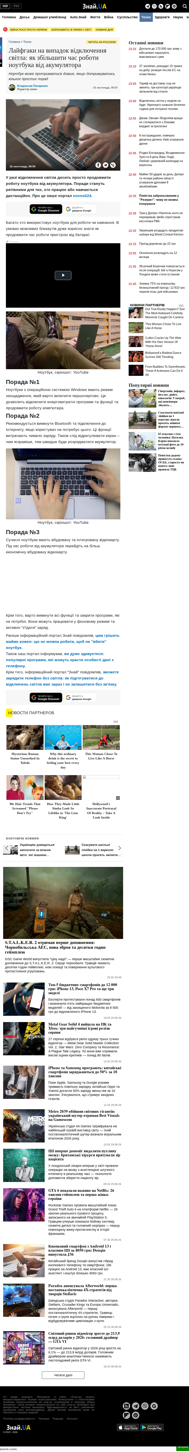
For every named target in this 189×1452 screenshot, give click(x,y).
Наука (178, 17)
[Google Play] (152, 1427)
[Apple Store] (128, 1427)
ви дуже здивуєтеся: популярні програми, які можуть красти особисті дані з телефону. (60, 660)
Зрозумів (182, 1446)
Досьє (25, 17)
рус (17, 6)
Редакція (58, 1418)
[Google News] (154, 1406)
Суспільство (127, 17)
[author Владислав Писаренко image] (13, 87)
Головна (9, 17)
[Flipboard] (167, 6)
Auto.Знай (78, 17)
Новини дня (104, 29)
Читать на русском (102, 42)
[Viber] (154, 6)
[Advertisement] (63, 583)
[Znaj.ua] (94, 6)
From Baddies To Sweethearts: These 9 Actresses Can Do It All (165, 370)
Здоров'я (162, 17)
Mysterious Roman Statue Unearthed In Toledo (24, 758)
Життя (95, 17)
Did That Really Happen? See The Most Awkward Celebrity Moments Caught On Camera (165, 313)
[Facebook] (98, 165)
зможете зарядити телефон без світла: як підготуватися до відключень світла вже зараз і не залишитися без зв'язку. (62, 678)
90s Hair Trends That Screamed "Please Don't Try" (25, 808)
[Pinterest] (174, 6)
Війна (108, 17)
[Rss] (161, 6)
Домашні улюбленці (49, 17)
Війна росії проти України (28, 29)
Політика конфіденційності (19, 1418)
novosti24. (82, 196)
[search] (185, 6)
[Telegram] (147, 6)
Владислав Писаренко (32, 85)
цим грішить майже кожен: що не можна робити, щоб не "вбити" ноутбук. (62, 641)
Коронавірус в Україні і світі (71, 29)
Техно (146, 17)
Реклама (44, 1418)
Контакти (72, 1418)
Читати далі (63, 1375)
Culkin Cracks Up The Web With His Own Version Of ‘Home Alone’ (163, 342)
